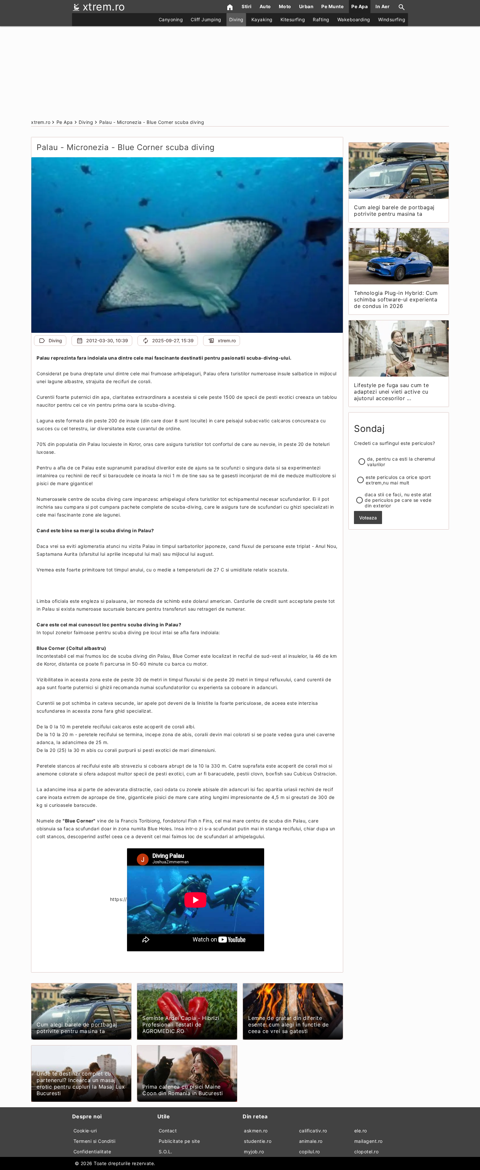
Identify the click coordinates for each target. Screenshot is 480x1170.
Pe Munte (332, 6)
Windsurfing (392, 19)
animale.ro (311, 1141)
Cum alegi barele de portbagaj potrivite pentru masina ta (77, 1027)
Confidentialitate (92, 1151)
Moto (285, 6)
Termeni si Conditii (94, 1141)
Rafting (321, 19)
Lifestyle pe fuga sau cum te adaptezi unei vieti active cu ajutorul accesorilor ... (391, 391)
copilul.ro (309, 1151)
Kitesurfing (292, 19)
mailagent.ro (368, 1141)
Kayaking (262, 19)
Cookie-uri (85, 1130)
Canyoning (171, 19)
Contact (168, 1130)
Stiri (247, 6)
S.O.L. (165, 1151)
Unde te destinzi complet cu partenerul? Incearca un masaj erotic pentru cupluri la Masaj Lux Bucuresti (81, 1083)
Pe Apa (359, 6)
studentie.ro (257, 1141)
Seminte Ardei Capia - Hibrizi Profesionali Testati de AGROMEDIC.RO (180, 1024)
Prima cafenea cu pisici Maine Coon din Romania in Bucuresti (182, 1089)
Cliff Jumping (206, 19)
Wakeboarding (353, 19)
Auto (265, 6)
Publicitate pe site (179, 1141)
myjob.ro (254, 1151)
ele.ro (360, 1130)
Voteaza (368, 517)
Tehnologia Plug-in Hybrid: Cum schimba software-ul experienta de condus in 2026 (396, 299)
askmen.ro (256, 1130)
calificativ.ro (313, 1130)
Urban (306, 6)
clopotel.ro (366, 1151)
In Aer (383, 6)
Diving (236, 19)
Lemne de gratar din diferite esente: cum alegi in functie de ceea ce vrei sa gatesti (288, 1024)
